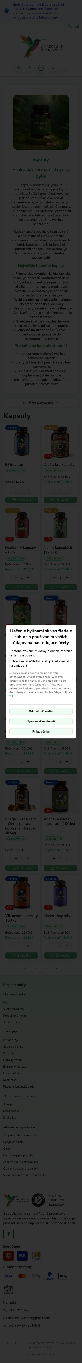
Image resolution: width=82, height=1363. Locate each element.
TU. (11, 696)
